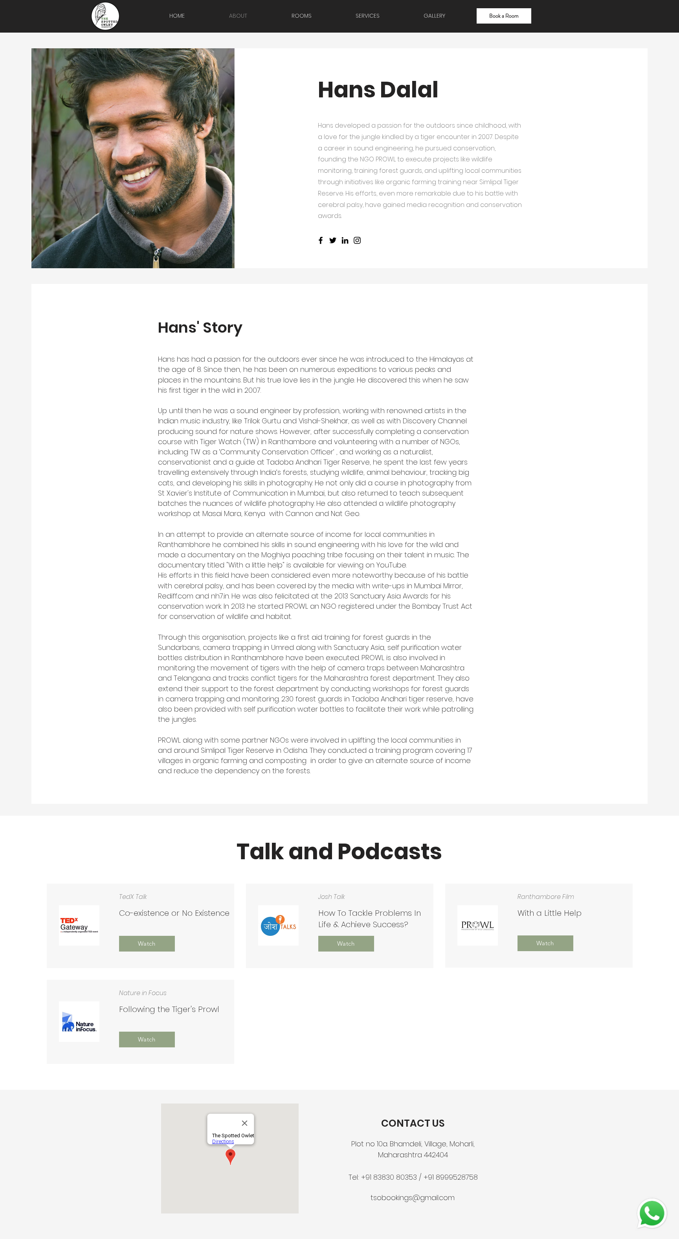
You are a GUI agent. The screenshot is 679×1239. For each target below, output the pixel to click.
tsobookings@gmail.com (413, 1197)
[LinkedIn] (345, 240)
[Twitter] (333, 240)
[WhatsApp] (652, 1213)
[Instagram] (357, 240)
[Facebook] (320, 240)
